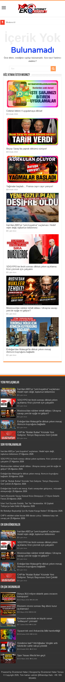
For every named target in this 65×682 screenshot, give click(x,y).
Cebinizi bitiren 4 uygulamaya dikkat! (24, 111)
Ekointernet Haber (20, 672)
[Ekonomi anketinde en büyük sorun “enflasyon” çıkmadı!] (8, 622)
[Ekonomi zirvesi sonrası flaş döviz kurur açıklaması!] (8, 610)
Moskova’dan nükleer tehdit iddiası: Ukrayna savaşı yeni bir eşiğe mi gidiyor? (39, 412)
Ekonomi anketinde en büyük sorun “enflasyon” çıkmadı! (34, 619)
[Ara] (53, 68)
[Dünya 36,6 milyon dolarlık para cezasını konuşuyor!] (8, 597)
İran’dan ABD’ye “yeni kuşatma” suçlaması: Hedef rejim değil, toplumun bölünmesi (31, 226)
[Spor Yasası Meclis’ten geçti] (8, 658)
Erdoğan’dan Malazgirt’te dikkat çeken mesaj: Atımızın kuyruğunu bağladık (28, 350)
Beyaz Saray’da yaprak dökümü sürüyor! (26, 148)
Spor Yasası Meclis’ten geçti (31, 655)
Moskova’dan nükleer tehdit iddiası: (21, 22)
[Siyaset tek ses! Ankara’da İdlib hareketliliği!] (8, 634)
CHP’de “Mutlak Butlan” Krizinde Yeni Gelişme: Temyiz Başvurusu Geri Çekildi (37, 433)
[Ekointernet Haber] (32, 8)
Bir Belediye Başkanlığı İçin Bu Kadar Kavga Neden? (24, 511)
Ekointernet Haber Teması (52, 672)
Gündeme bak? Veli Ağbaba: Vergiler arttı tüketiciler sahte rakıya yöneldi (37, 644)
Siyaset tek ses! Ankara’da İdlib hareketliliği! (38, 630)
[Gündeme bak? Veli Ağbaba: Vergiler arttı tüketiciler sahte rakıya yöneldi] (8, 647)
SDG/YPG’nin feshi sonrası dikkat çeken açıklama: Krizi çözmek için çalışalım (31, 267)
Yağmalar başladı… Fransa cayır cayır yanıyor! (29, 186)
